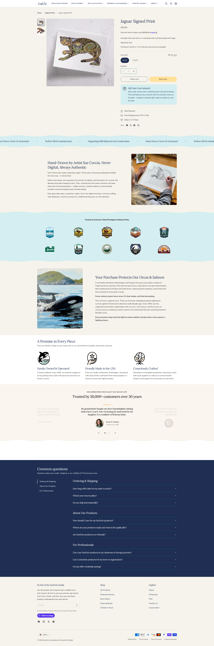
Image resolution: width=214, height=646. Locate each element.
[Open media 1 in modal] (109, 22)
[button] (166, 3)
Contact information (170, 639)
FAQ (150, 599)
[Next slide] (115, 433)
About (151, 590)
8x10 (125, 60)
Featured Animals (107, 594)
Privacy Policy (71, 611)
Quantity (124, 66)
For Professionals (47, 491)
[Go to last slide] (98, 433)
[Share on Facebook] (127, 125)
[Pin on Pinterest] (134, 125)
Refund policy (132, 639)
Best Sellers (105, 599)
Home (39, 13)
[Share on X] (131, 125)
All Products (105, 590)
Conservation (154, 608)
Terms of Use (61, 611)
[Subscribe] (77, 605)
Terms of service (156, 639)
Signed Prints (50, 13)
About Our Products (48, 486)
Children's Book (106, 608)
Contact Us (153, 603)
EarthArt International (50, 640)
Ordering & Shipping (48, 481)
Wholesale (153, 594)
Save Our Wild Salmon (138, 307)
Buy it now (163, 79)
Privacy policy (143, 639)
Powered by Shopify (66, 640)
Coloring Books (106, 603)
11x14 (135, 60)
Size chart (174, 55)
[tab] (41, 22)
